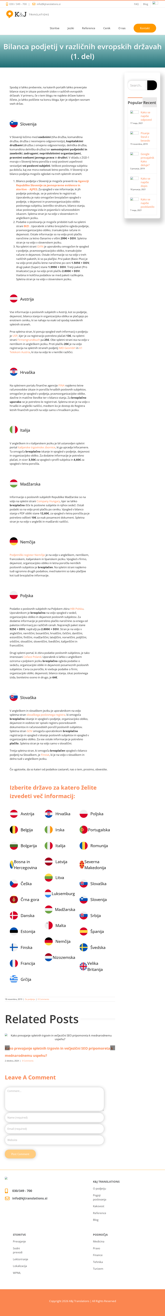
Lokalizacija (20, 1266)
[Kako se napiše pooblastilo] (134, 199)
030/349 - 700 (22, 1191)
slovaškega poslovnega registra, (47, 715)
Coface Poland (32, 657)
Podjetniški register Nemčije (27, 555)
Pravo (96, 1248)
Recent (149, 102)
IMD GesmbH (67, 348)
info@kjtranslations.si (49, 4)
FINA (61, 385)
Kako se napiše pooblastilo (147, 203)
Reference (99, 1213)
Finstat (45, 755)
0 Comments (43, 999)
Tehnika (98, 1262)
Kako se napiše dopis (145, 182)
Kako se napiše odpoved (146, 116)
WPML (17, 1273)
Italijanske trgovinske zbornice (36, 447)
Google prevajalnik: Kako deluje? (147, 159)
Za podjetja (30, 999)
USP (15, 336)
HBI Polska (76, 609)
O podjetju (99, 1188)
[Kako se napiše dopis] (134, 178)
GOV (29, 731)
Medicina (98, 1241)
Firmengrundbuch (28, 340)
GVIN (40, 246)
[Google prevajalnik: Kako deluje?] (134, 154)
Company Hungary (48, 501)
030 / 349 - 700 (18, 4)
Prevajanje (19, 1241)
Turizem (98, 1268)
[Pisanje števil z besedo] (134, 133)
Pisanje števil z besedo (145, 136)
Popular (135, 102)
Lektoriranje (20, 1259)
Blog (95, 1220)
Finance (98, 1255)
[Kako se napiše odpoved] (134, 112)
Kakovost (98, 1206)
